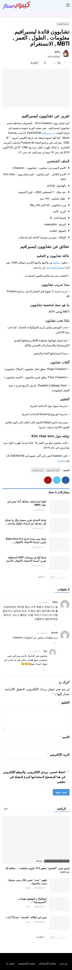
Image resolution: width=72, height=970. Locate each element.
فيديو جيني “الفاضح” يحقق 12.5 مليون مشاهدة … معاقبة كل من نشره (37, 869)
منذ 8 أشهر (39, 509)
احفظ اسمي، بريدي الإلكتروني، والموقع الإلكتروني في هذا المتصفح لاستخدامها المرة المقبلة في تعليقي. (34, 777)
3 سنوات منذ (34, 650)
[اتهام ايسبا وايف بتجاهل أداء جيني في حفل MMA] (59, 507)
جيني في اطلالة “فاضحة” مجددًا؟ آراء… (26, 917)
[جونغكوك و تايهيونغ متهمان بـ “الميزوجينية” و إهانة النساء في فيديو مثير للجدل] (59, 904)
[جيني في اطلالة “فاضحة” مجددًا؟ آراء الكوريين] (59, 923)
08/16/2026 (39, 887)
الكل (6, 808)
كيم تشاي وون (53, 470)
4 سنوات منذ (43, 602)
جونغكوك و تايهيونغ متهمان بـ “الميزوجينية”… (32, 900)
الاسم (64, 737)
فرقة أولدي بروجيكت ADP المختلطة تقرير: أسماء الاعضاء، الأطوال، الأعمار (26, 559)
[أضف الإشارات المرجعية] (27, 63)
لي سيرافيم (48, 133)
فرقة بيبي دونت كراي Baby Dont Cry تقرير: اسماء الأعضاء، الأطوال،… (26, 540)
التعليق (64, 702)
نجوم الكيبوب (63, 23)
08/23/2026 (39, 906)
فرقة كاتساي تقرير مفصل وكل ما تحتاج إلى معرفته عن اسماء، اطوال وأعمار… (25, 521)
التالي (52, 576)
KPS (57, 52)
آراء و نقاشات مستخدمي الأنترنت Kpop (56, 861)
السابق (62, 576)
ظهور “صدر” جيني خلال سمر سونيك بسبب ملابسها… (27, 881)
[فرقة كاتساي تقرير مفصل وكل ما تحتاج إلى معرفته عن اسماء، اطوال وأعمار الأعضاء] (59, 525)
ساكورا (61, 460)
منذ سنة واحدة (38, 528)
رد (54, 624)
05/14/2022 (54, 56)
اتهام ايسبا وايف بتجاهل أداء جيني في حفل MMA (26, 503)
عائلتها (56, 262)
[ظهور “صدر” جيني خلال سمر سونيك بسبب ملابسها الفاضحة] (59, 885)
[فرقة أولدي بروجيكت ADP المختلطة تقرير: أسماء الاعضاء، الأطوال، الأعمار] (59, 563)
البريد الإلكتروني (58, 754)
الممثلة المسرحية (55, 267)
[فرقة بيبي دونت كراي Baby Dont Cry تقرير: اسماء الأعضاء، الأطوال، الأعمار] (59, 544)
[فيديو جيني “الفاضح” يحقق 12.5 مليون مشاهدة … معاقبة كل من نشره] (36, 840)
